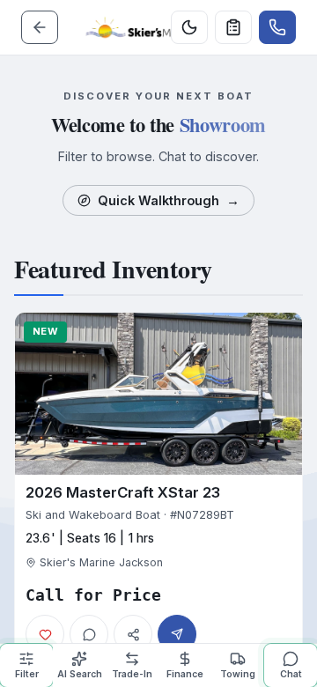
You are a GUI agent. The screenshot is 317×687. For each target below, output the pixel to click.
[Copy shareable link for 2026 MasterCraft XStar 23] (133, 634)
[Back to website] (39, 27)
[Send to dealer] (233, 27)
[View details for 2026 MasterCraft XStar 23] (158, 488)
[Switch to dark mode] (189, 27)
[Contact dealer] (277, 27)
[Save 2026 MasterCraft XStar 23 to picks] (45, 634)
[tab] (26, 665)
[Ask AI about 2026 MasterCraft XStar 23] (89, 634)
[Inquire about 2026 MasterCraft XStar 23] (177, 634)
